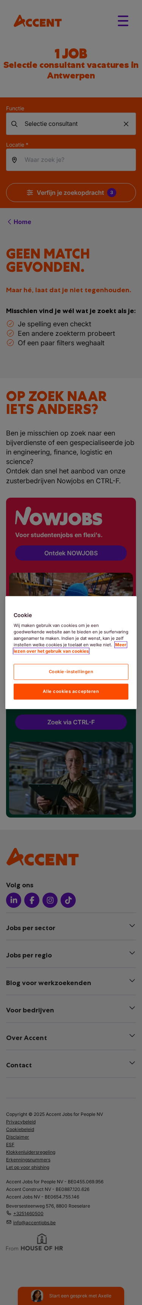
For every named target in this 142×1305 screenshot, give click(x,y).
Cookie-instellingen (71, 671)
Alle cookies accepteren (71, 691)
